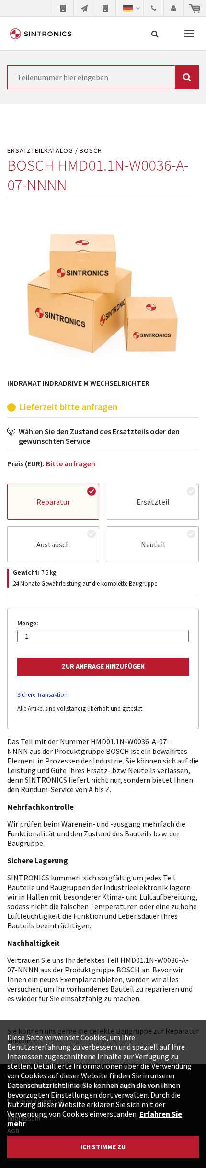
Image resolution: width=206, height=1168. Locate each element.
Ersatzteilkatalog (40, 151)
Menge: (27, 623)
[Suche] (155, 33)
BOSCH (91, 151)
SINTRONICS (40, 33)
